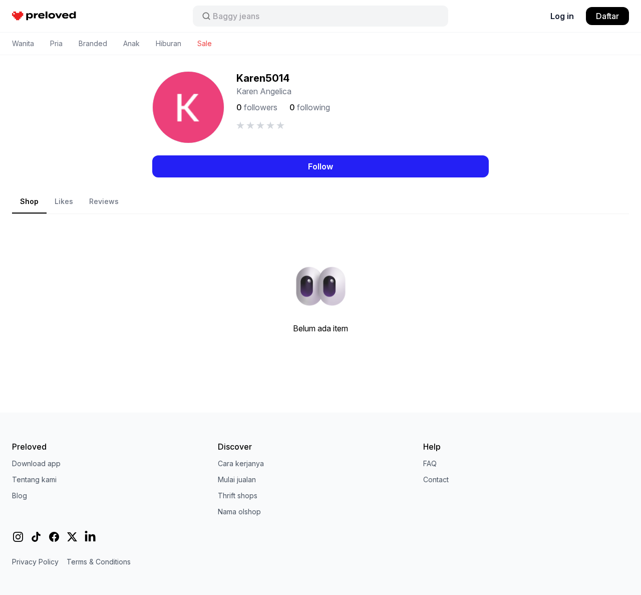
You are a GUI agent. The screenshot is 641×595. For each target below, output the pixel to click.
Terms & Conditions (99, 561)
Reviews (104, 201)
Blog (19, 495)
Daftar (607, 16)
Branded (93, 43)
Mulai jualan (237, 479)
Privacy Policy (35, 561)
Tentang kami (34, 479)
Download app (36, 463)
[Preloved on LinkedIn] (90, 537)
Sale (204, 43)
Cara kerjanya (241, 463)
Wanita (23, 43)
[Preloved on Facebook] (54, 537)
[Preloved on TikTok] (36, 537)
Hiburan (168, 43)
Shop (29, 201)
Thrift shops (237, 495)
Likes (64, 201)
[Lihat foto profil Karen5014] (188, 107)
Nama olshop (239, 511)
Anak (131, 43)
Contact (436, 479)
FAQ (430, 463)
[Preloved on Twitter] (72, 537)
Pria (56, 43)
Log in (562, 16)
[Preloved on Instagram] (18, 537)
